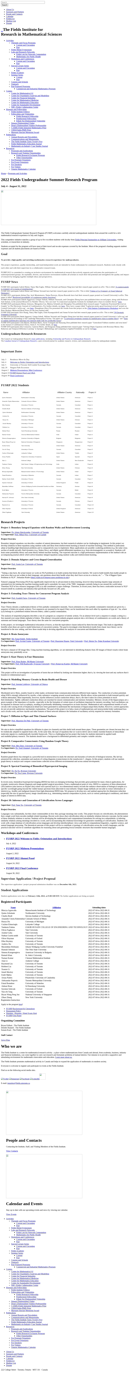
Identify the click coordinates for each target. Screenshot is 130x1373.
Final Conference (17, 376)
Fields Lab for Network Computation (31, 54)
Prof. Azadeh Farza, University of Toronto (28, 598)
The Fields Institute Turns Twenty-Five (26, 141)
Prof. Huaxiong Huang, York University (67, 641)
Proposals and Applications (22, 151)
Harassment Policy (13, 1011)
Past (18, 47)
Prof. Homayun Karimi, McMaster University (69, 664)
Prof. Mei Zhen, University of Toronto (27, 746)
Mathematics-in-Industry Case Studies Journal (29, 146)
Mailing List (11, 21)
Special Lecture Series (20, 66)
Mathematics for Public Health (28, 56)
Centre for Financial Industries (23, 98)
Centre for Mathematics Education (25, 102)
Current (19, 77)
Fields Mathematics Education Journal (26, 144)
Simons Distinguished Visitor (23, 123)
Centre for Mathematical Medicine (25, 100)
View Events (11, 1214)
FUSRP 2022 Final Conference (22, 868)
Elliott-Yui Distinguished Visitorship (30, 121)
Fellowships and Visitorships (22, 114)
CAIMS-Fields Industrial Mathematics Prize (28, 128)
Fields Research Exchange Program (30, 155)
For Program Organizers (21, 160)
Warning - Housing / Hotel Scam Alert (21, 1013)
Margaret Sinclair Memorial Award (25, 132)
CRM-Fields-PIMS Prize (21, 130)
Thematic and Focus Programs (23, 43)
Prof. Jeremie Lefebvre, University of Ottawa (30, 684)
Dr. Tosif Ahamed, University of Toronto (31, 748)
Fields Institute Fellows (20, 112)
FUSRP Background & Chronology (20, 1009)
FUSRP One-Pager (13, 1016)
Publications (11, 135)
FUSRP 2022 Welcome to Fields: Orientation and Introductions (39, 838)
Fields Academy (17, 73)
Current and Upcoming (25, 45)
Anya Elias (5, 1040)
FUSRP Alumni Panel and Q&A (22, 373)
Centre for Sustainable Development (25, 105)
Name (13, 907)
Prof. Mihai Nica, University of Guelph (30, 535)
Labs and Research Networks (23, 52)
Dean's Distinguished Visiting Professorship (28, 125)
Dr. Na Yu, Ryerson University (24, 771)
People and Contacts (14, 14)
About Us (10, 9)
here (120, 302)
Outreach (15, 84)
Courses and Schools (19, 82)
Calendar (9, 16)
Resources (10, 148)
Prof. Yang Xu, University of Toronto (27, 805)
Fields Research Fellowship (27, 116)
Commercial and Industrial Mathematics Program (35, 89)
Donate (9, 23)
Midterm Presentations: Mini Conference (26, 370)
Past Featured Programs (20, 86)
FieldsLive (10, 19)
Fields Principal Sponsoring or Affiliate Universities (95, 240)
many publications (38, 339)
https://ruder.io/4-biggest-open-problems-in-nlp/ (50, 577)
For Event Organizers (19, 162)
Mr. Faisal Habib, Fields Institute (25, 639)
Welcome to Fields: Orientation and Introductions (29, 362)
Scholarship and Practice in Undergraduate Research (71, 339)
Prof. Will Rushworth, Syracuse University (32, 664)
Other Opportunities (24, 158)
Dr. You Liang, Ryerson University (29, 773)
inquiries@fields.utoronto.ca (18, 1083)
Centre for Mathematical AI (22, 93)
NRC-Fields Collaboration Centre (24, 107)
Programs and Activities (17, 173)
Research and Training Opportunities (26, 153)
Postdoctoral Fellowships (26, 118)
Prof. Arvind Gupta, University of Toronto (32, 641)
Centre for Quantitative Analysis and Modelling (30, 96)
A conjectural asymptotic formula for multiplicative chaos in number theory (91, 319)
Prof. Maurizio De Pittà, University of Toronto (30, 721)
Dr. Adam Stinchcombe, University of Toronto (30, 532)
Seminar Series (17, 75)
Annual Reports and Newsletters (24, 137)
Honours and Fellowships (16, 109)
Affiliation (56, 907)
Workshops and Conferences (22, 59)
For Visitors (16, 167)
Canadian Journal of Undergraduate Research (20, 341)
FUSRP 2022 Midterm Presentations (25, 848)
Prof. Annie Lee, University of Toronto (27, 564)
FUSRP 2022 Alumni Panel (20, 858)
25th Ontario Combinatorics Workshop (102, 308)
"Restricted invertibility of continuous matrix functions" (34, 297)
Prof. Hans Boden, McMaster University (28, 661)
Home (3, 173)
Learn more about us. (63, 1057)
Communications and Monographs (25, 139)
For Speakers (16, 164)
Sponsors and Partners (15, 12)
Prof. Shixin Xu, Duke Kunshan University (101, 641)
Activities (10, 40)
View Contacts (12, 1151)
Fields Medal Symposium (21, 50)
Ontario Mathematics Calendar (23, 169)
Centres (9, 91)
